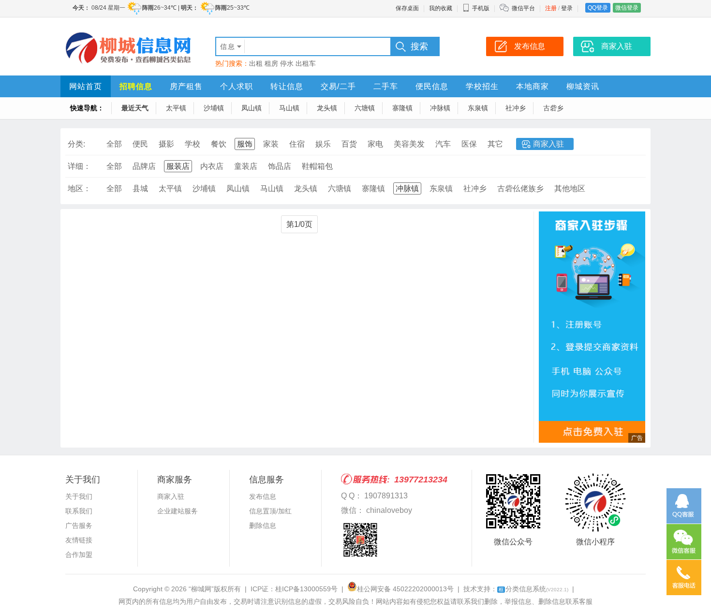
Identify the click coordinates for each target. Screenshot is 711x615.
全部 (114, 144)
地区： (79, 188)
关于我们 (78, 496)
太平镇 (176, 108)
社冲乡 (515, 108)
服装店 (178, 166)
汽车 (443, 144)
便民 (140, 144)
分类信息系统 (533, 589)
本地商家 (532, 86)
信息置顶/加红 (270, 511)
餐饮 (218, 144)
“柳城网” (201, 589)
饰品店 (279, 166)
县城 (140, 188)
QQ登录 (598, 7)
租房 (271, 63)
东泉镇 (478, 108)
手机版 (480, 8)
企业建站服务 (177, 511)
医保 (469, 144)
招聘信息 (135, 86)
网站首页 (85, 86)
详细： (79, 166)
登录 (567, 8)
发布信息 (262, 496)
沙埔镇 (214, 108)
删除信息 (262, 525)
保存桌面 (407, 8)
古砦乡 (553, 108)
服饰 (244, 144)
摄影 (166, 144)
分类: (76, 144)
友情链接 (78, 540)
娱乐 (323, 144)
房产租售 (186, 86)
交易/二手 (338, 86)
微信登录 (626, 7)
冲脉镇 (440, 108)
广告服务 (78, 525)
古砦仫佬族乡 (520, 188)
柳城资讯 (582, 86)
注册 (551, 8)
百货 (349, 144)
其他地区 (569, 188)
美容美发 (409, 144)
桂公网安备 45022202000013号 (405, 589)
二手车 (385, 86)
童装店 (245, 166)
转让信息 (286, 86)
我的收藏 (440, 8)
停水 (287, 63)
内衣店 (211, 166)
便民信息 (431, 86)
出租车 (306, 63)
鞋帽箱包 (317, 166)
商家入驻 (548, 144)
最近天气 (134, 108)
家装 (271, 144)
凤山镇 (251, 108)
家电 (375, 144)
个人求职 (236, 86)
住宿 (297, 144)
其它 (495, 144)
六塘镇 (365, 108)
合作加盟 (78, 554)
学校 (192, 144)
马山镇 (289, 108)
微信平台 (523, 8)
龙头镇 (327, 108)
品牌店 (144, 166)
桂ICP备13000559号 (306, 589)
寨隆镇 (402, 108)
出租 (256, 63)
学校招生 (482, 86)
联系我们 (78, 511)
